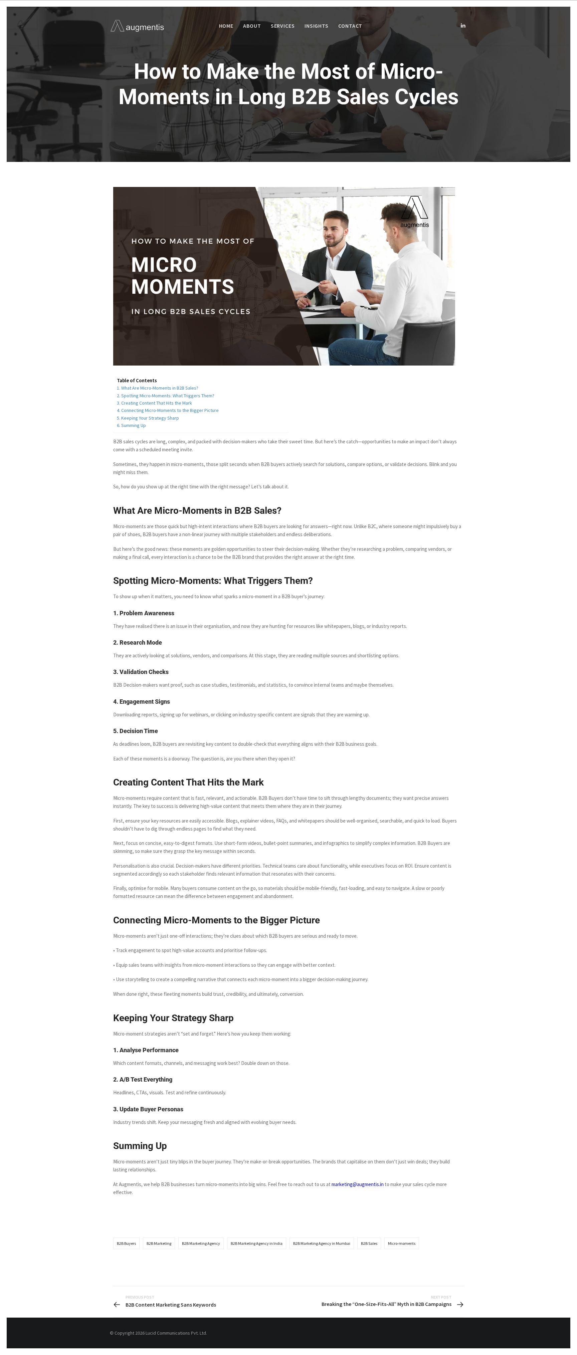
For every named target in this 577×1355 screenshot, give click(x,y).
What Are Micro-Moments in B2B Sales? (159, 388)
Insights (317, 25)
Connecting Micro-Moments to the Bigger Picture (170, 410)
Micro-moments (401, 1243)
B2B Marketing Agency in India (256, 1243)
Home (226, 25)
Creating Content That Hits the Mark (156, 403)
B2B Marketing (159, 1243)
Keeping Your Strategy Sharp (150, 418)
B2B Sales (369, 1243)
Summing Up (133, 425)
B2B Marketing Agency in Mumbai (321, 1243)
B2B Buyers (126, 1243)
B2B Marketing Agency (201, 1243)
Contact (350, 25)
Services (283, 25)
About (252, 25)
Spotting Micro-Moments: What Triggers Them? (167, 396)
